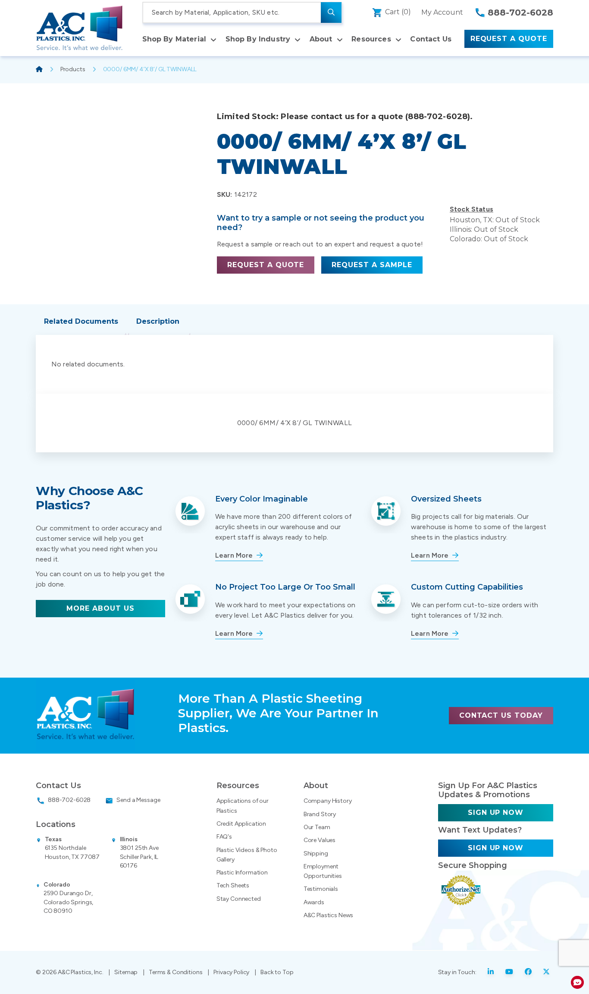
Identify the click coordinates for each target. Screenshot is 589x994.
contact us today (501, 715)
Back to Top (276, 972)
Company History (328, 801)
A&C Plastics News (329, 915)
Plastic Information (242, 872)
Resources (371, 39)
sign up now (496, 812)
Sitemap (126, 972)
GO (331, 12)
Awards (314, 902)
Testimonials (321, 889)
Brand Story (320, 814)
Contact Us (430, 39)
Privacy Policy (231, 972)
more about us (100, 608)
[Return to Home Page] (79, 28)
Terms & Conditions (175, 972)
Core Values (319, 840)
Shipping (316, 853)
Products (72, 69)
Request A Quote (508, 39)
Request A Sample (372, 265)
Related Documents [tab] (81, 321)
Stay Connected (238, 898)
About (321, 39)
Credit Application (241, 823)
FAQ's (224, 836)
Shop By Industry (258, 39)
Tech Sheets (232, 885)
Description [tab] (157, 321)
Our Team (317, 827)
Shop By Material (174, 39)
